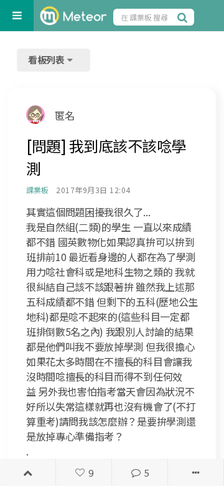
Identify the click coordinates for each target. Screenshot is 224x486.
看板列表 (47, 59)
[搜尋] (184, 16)
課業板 (37, 189)
